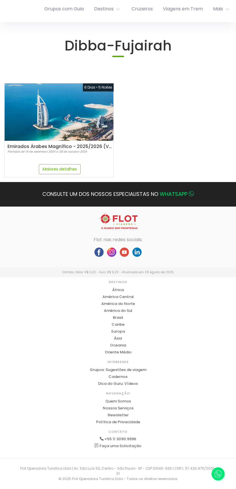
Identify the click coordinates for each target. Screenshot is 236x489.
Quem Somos (118, 401)
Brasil (118, 317)
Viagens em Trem (183, 8)
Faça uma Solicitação (120, 446)
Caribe (118, 324)
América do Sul (118, 310)
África (118, 290)
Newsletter (118, 415)
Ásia (118, 338)
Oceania (118, 345)
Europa (118, 331)
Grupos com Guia (64, 8)
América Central (118, 296)
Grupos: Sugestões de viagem (118, 369)
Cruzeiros (142, 8)
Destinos (104, 8)
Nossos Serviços (118, 408)
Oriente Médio (118, 352)
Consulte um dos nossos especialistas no (114, 194)
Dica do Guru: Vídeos (118, 383)
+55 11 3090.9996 (120, 439)
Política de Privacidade (118, 422)
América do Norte (118, 303)
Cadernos (118, 376)
